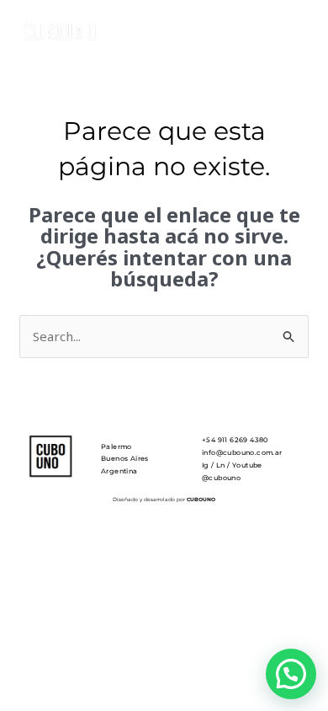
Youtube (247, 465)
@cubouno (221, 477)
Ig (205, 465)
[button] (291, 674)
